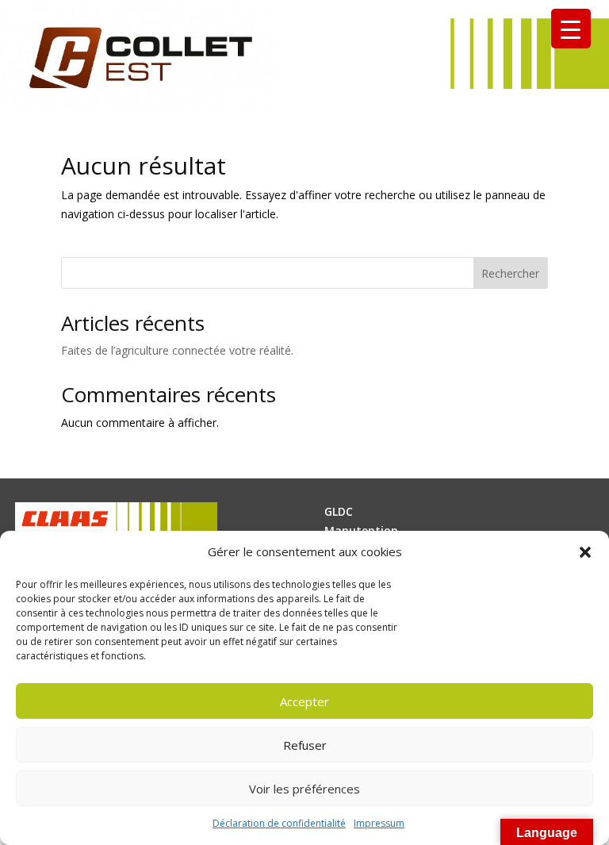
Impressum (379, 823)
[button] (585, 552)
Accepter (304, 701)
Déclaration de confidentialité (279, 823)
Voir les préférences (304, 789)
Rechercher (510, 273)
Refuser (305, 745)
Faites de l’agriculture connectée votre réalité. (177, 350)
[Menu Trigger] (571, 28)
